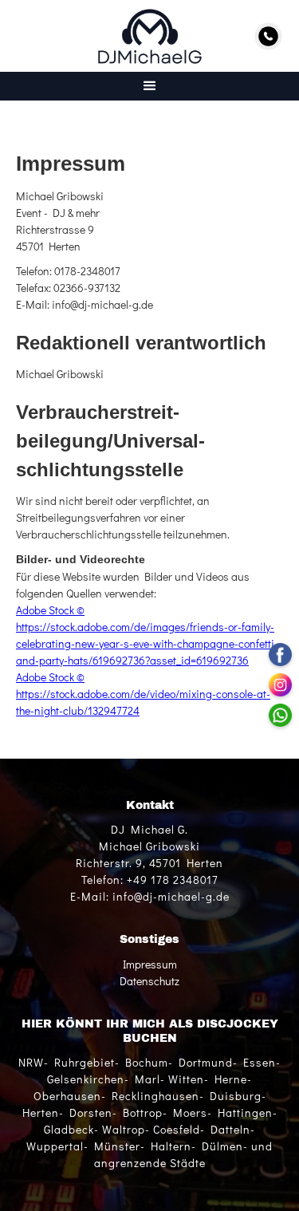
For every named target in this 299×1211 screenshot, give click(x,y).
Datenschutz (149, 980)
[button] (149, 86)
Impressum (150, 964)
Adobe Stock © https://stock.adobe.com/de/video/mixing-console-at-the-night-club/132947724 (143, 693)
